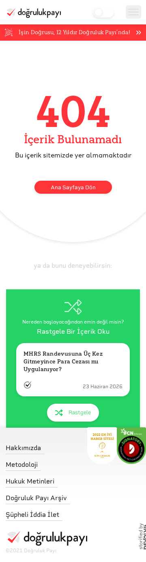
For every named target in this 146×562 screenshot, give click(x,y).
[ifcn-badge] (102, 445)
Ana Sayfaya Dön (73, 187)
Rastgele (80, 412)
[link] (46, 445)
